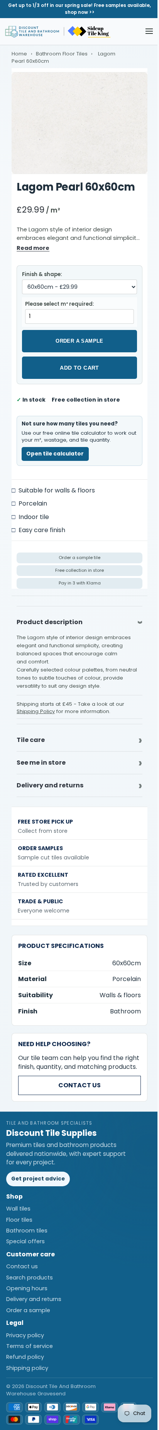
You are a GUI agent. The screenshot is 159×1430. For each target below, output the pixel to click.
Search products (29, 1282)
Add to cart (79, 368)
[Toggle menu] (149, 31)
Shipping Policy (36, 711)
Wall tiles (18, 1213)
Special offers (25, 1246)
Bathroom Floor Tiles (62, 53)
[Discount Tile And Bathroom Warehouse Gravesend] (58, 31)
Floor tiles (19, 1224)
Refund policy (25, 1361)
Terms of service (29, 1351)
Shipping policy (27, 1372)
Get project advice (38, 1183)
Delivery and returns (33, 1304)
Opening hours (26, 1293)
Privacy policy (25, 1340)
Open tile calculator (55, 453)
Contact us (77, 1089)
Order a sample (79, 341)
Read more (33, 248)
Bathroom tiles (26, 1235)
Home (19, 53)
